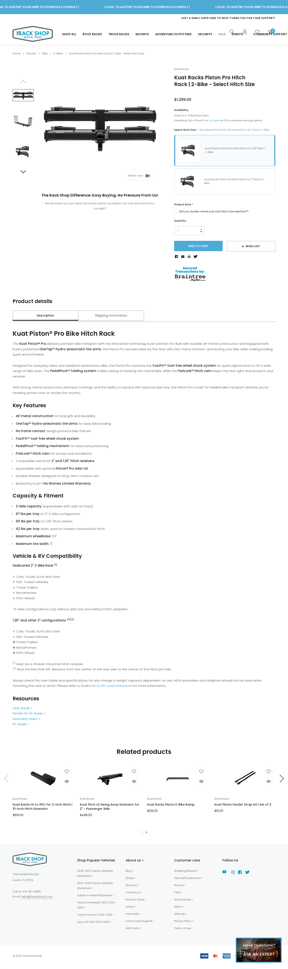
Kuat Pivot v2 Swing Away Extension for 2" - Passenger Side (109, 806)
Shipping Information (111, 315)
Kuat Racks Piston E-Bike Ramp (171, 804)
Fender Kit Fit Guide (28, 713)
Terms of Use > (183, 928)
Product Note (183, 204)
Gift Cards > (133, 928)
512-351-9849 (32, 891)
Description (45, 315)
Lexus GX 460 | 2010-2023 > (94, 922)
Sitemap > (180, 914)
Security (205, 34)
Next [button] (23, 171)
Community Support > (140, 921)
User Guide (21, 708)
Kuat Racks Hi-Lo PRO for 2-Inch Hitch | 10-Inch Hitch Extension (42, 806)
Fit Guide (19, 724)
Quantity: (180, 220)
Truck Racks (118, 34)
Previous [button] (23, 81)
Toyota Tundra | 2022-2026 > (95, 914)
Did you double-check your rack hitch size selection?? (214, 211)
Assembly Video (25, 719)
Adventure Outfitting (173, 34)
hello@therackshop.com (37, 896)
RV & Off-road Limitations (112, 685)
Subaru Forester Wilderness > (95, 895)
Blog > (129, 871)
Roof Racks (92, 34)
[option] (191, 18)
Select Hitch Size (221, 130)
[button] (141, 832)
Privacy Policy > (183, 921)
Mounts (142, 34)
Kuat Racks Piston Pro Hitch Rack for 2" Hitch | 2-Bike (234, 181)
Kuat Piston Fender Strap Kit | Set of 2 (242, 804)
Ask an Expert (211, 120)
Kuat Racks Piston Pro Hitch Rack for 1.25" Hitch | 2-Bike (235, 150)
